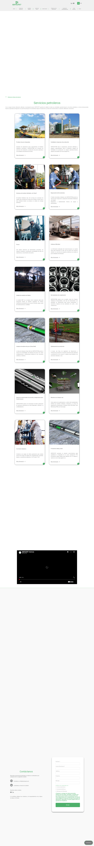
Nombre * (58, 761)
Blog (80, 8)
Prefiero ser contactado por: (62, 785)
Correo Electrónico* (60, 766)
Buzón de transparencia (65, 9)
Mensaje (57, 780)
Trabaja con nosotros (54, 9)
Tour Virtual (74, 9)
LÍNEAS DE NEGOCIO (21, 9)
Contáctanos (88, 842)
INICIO (14, 8)
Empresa (58, 776)
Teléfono (58, 771)
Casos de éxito (37, 9)
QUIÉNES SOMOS (29, 9)
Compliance (44, 8)
